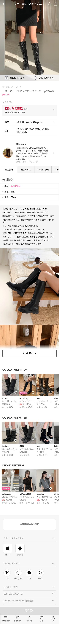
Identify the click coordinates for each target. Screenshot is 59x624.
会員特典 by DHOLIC (29, 524)
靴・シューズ (7, 87)
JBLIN (4, 398)
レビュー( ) (43, 169)
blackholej (24, 398)
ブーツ (18, 87)
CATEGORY (6, 621)
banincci (5, 446)
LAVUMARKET (25, 494)
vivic (38, 398)
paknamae (6, 494)
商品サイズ (26, 169)
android (20, 555)
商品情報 (9, 169)
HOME (29, 621)
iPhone (8, 555)
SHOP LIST (17, 621)
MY (53, 621)
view (53, 153)
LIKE (41, 621)
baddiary (40, 494)
